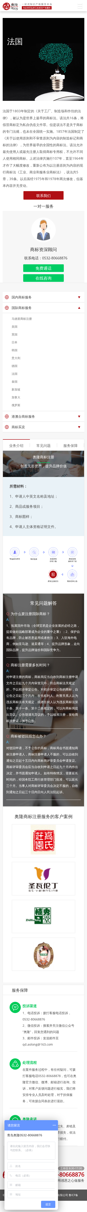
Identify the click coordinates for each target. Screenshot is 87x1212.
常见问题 (43, 445)
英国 (14, 334)
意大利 (16, 358)
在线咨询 (43, 278)
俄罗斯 (16, 405)
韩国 (14, 350)
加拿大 (16, 397)
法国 (14, 374)
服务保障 (70, 445)
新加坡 (16, 389)
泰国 (14, 382)
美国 (14, 327)
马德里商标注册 (22, 319)
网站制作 (79, 1206)
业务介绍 (16, 445)
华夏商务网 (61, 1206)
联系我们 (43, 195)
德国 (14, 366)
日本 (14, 342)
